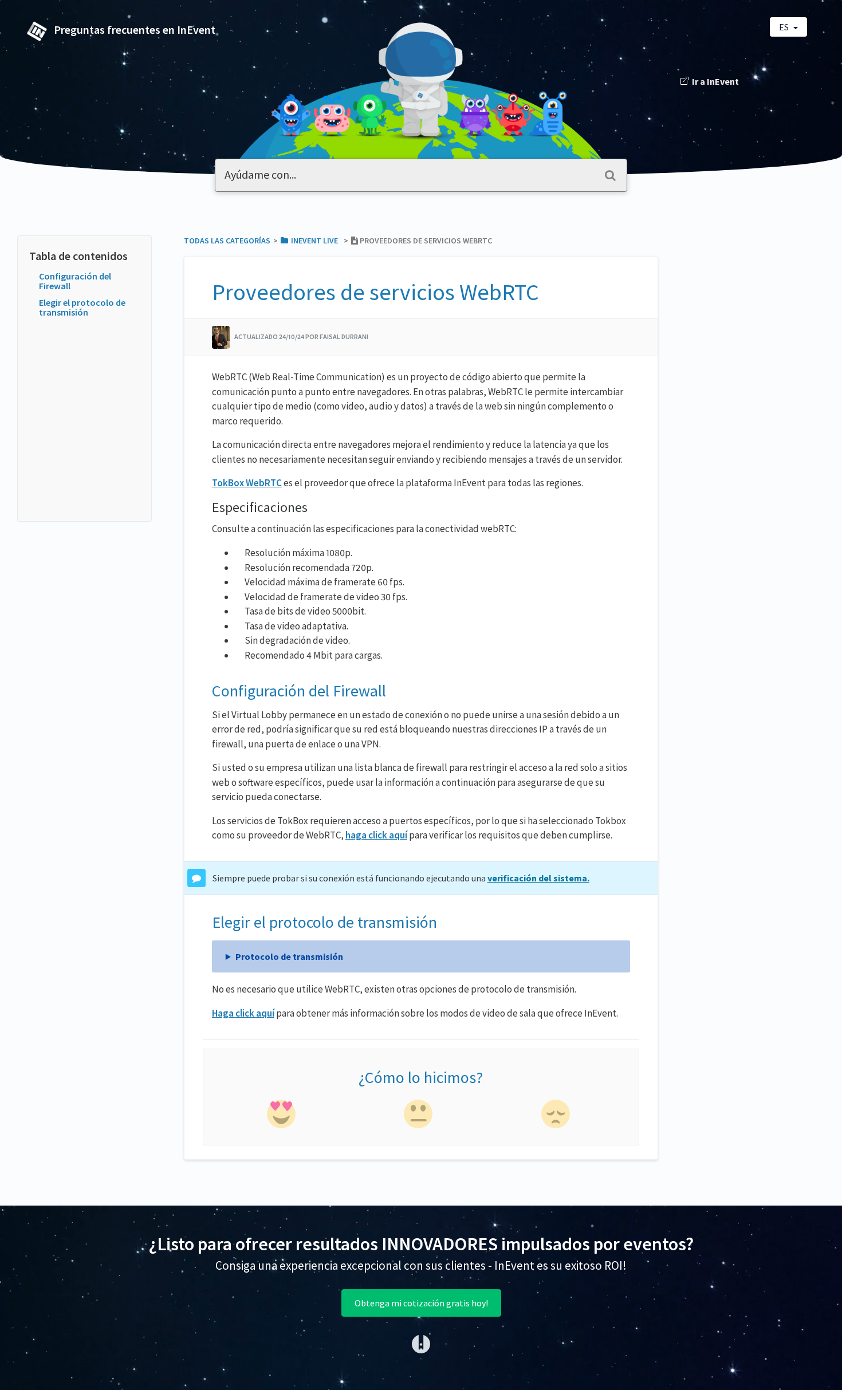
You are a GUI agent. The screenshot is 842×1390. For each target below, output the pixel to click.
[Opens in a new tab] (421, 1343)
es (784, 27)
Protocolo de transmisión (289, 956)
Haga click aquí (243, 1013)
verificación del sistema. (538, 878)
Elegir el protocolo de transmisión (82, 307)
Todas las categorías (227, 240)
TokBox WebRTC (247, 483)
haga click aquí (376, 835)
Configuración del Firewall (75, 281)
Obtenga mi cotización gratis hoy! (421, 1303)
